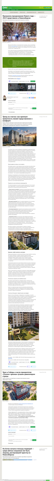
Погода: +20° (41, 7)
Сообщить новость (13, 93)
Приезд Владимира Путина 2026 (31, 12)
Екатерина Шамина (42, 17)
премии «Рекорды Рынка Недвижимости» (26, 403)
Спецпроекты (13, 9)
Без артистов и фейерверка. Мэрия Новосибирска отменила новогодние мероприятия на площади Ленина (16, 87)
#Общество (4, 21)
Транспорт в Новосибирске (14, 12)
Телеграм (33, 93)
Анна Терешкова (14, 46)
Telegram (18, 78)
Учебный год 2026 (22, 12)
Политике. (44, 480)
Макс (29, 93)
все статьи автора (9, 98)
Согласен (47, 480)
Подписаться (33, 81)
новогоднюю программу (16, 75)
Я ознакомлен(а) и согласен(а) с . (15, 109)
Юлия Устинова (42, 449)
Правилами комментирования (18, 109)
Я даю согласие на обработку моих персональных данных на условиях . (18, 108)
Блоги (17, 9)
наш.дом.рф (10, 358)
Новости (4, 9)
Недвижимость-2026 (41, 12)
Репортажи (8, 9)
